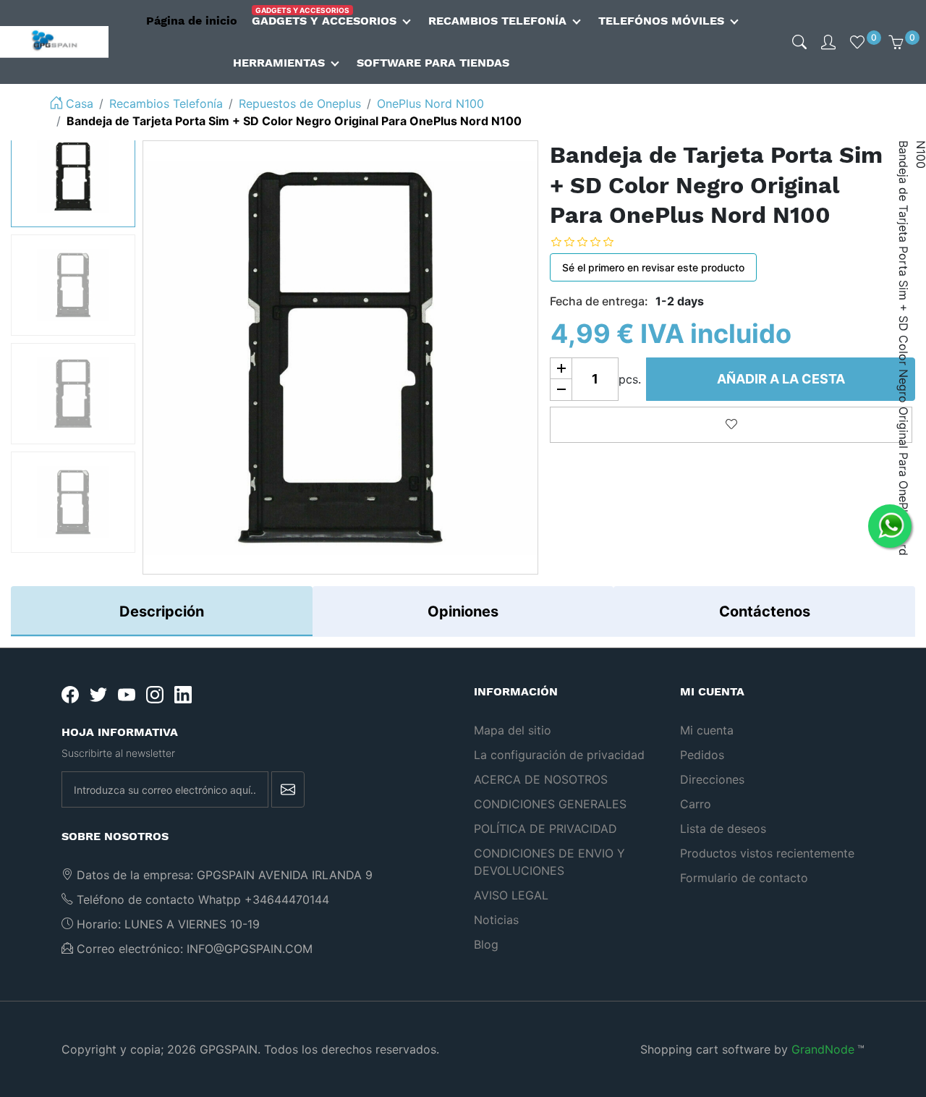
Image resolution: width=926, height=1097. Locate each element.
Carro (695, 804)
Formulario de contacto (744, 878)
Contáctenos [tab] (764, 611)
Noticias (496, 919)
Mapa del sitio (512, 730)
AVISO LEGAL (511, 895)
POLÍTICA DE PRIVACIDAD (545, 828)
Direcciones (712, 779)
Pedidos (702, 754)
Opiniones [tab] (463, 611)
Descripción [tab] (161, 611)
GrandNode (822, 1049)
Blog (486, 944)
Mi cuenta (707, 730)
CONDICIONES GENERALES (550, 804)
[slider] (593, 242)
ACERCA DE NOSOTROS (541, 779)
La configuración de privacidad (559, 754)
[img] (799, 42)
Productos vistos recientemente (767, 853)
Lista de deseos (723, 828)
